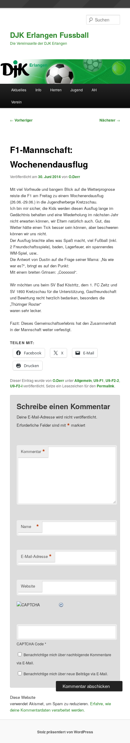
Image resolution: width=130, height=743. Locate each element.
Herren (56, 89)
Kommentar (33, 451)
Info (38, 89)
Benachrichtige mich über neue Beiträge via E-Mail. (66, 673)
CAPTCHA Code (30, 643)
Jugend (76, 89)
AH (94, 89)
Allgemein (83, 380)
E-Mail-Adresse (36, 556)
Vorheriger (21, 120)
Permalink (105, 386)
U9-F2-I (16, 386)
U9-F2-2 (112, 380)
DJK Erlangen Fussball (49, 35)
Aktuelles (18, 89)
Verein (16, 101)
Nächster (109, 120)
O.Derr (74, 176)
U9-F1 (98, 380)
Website (28, 586)
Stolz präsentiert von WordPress (65, 732)
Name (30, 526)
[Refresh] (61, 605)
